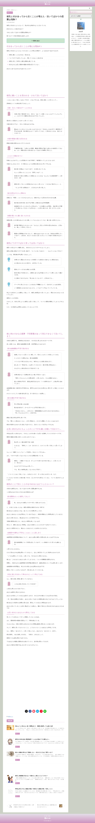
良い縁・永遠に (47, 816)
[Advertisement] (36, 81)
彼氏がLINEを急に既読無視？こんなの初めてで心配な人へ (32, 739)
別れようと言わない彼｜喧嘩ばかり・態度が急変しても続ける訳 (34, 726)
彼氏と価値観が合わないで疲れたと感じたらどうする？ (31, 775)
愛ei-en (47, 4)
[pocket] (33, 711)
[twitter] (26, 711)
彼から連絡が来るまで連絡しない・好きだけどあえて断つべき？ (34, 752)
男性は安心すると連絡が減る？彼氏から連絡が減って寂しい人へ (34, 789)
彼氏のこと (10, 716)
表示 (38, 40)
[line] (44, 711)
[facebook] (30, 711)
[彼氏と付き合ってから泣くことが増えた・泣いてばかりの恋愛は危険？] (37, 711)
